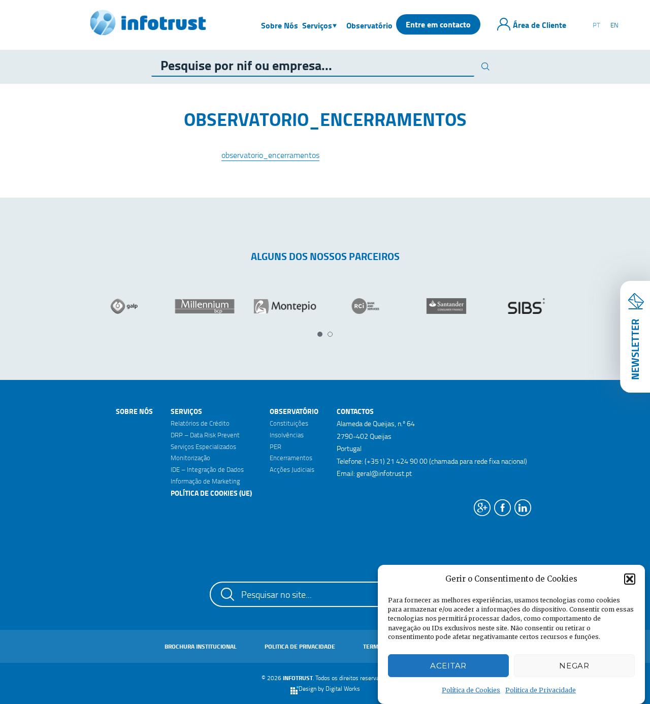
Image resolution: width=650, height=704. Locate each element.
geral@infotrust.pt (384, 473)
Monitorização (190, 457)
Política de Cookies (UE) (211, 493)
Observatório (294, 411)
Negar (574, 665)
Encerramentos (291, 457)
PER (275, 446)
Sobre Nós (134, 411)
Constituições (289, 423)
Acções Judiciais (292, 469)
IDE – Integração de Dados (207, 469)
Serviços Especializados (203, 446)
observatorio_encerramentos (270, 155)
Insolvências (287, 434)
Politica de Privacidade (540, 690)
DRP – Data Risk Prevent (205, 434)
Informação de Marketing (205, 481)
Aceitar (448, 665)
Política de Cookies (471, 690)
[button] (630, 579)
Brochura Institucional (201, 646)
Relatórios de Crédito (200, 423)
